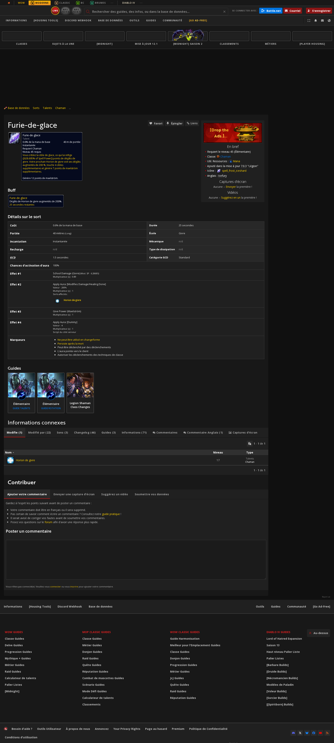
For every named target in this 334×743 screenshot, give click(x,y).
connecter (55, 586)
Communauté (172, 20)
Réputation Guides (95, 671)
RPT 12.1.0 (65, 10)
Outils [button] (134, 20)
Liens (194, 123)
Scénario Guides (93, 684)
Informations (16, 20)
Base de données (110, 20)
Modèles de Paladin (280, 684)
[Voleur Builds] (276, 691)
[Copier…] (250, 443)
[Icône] (14, 138)
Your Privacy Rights (126, 729)
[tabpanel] (136, 456)
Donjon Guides (92, 652)
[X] (300, 733)
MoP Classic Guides (96, 632)
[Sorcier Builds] (277, 698)
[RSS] (327, 733)
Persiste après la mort (71, 343)
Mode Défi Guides (94, 691)
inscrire (74, 586)
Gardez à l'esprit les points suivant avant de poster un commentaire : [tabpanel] (63, 544)
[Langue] (329, 20)
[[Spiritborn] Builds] (280, 704)
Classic (64, 2)
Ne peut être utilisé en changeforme (79, 339)
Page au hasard (156, 729)
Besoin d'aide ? (22, 729)
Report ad (326, 597)
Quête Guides (91, 665)
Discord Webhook (78, 20)
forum (48, 522)
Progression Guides (18, 652)
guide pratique (111, 514)
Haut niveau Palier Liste (283, 652)
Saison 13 (273, 645)
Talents (47, 108)
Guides (151, 20)
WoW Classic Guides (185, 632)
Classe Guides (14, 638)
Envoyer (231, 187)
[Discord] (293, 733)
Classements (91, 704)
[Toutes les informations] (9, 3)
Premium (178, 729)
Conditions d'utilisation (21, 737)
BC (82, 2)
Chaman (60, 108)
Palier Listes (13, 684)
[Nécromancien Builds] (282, 678)
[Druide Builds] (277, 671)
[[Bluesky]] (307, 733)
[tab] (14, 432)
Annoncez (102, 729)
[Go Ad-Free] (198, 20)
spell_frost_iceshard (233, 170)
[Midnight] (12, 691)
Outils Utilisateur (49, 729)
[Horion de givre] (10, 460)
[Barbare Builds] (278, 665)
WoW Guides (14, 632)
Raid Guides (13, 671)
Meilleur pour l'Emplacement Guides (195, 645)
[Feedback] (322, 20)
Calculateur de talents (20, 678)
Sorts (36, 108)
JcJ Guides (177, 678)
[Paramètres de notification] (316, 20)
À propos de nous (78, 729)
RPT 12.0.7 (76, 10)
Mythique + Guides (18, 658)
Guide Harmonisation (184, 638)
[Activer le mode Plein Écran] (309, 20)
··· (112, 2)
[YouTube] (320, 733)
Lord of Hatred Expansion (284, 638)
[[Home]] (26, 10)
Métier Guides (14, 665)
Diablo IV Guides (278, 632)
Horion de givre (25, 460)
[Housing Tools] (40, 606)
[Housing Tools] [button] (46, 20)
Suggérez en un (230, 197)
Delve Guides (14, 645)
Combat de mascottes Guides (103, 678)
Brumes (100, 2)
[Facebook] (314, 733)
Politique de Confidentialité (208, 729)
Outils (260, 606)
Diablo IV (132, 2)
